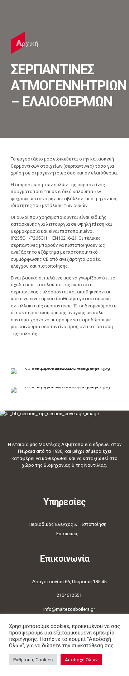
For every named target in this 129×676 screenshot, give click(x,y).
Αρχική (27, 43)
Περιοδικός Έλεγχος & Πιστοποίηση (67, 524)
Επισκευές (67, 533)
